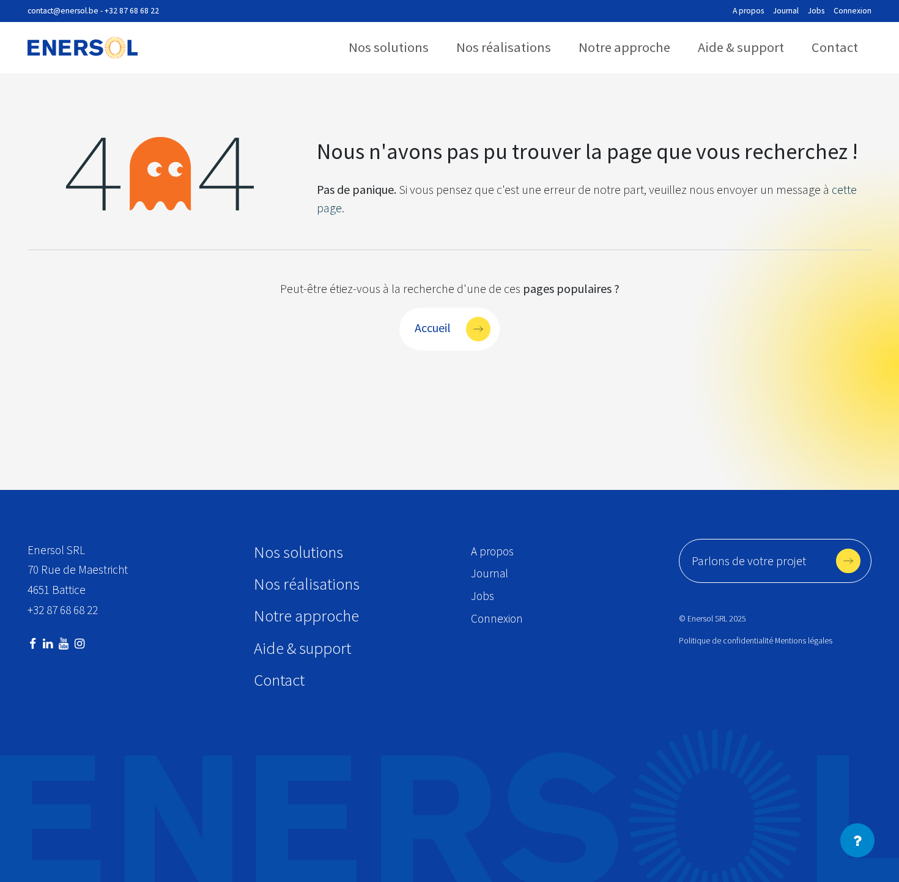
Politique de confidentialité (726, 641)
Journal (786, 11)
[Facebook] (32, 644)
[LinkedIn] (48, 644)
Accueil (433, 327)
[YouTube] (63, 644)
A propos (748, 11)
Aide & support (741, 47)
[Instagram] (79, 644)
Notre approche (624, 47)
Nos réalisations (503, 47)
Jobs (816, 11)
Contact (835, 47)
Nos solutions (389, 47)
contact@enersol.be (63, 11)
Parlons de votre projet (749, 560)
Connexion (852, 11)
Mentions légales (803, 641)
